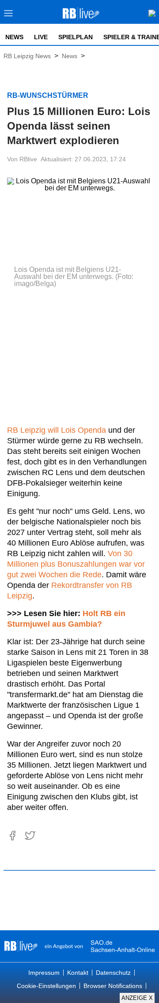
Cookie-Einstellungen (46, 986)
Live (41, 37)
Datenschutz (113, 973)
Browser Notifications (112, 986)
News (14, 37)
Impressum (44, 973)
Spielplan (75, 37)
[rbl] (21, 946)
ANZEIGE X (137, 998)
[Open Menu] (9, 15)
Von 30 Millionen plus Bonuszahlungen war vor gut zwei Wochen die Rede (76, 564)
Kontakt (77, 973)
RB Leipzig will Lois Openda (56, 430)
